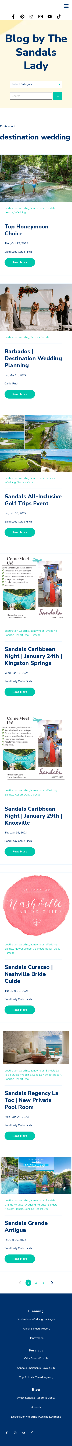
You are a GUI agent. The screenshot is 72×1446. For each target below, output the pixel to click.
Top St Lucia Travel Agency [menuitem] (36, 1377)
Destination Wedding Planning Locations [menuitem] (36, 1417)
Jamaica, (50, 478)
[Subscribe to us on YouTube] (49, 16)
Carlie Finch (11, 383)
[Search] (57, 96)
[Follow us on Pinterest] (22, 16)
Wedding (20, 212)
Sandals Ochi (25, 482)
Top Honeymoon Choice (27, 230)
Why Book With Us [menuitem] (36, 1358)
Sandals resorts (39, 337)
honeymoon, (37, 208)
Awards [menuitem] (36, 1407)
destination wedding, (17, 208)
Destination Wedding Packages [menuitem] (36, 1319)
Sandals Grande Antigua (26, 1226)
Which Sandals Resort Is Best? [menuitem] (36, 1398)
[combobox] (31, 96)
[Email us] (40, 16)
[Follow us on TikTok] (58, 16)
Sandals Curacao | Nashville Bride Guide (29, 974)
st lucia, (14, 1075)
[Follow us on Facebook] (13, 16)
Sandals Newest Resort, (19, 949)
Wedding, (10, 482)
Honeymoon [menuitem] (36, 1338)
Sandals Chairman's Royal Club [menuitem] (36, 1368)
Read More (19, 262)
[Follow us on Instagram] (31, 16)
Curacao (36, 635)
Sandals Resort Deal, (17, 635)
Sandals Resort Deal (17, 1079)
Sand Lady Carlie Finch (18, 252)
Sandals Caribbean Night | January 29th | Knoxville (33, 816)
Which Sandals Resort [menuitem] (36, 1329)
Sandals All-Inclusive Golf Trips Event (33, 500)
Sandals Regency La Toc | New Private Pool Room (31, 1100)
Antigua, (42, 1205)
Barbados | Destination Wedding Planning (33, 358)
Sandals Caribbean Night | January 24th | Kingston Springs (33, 656)
